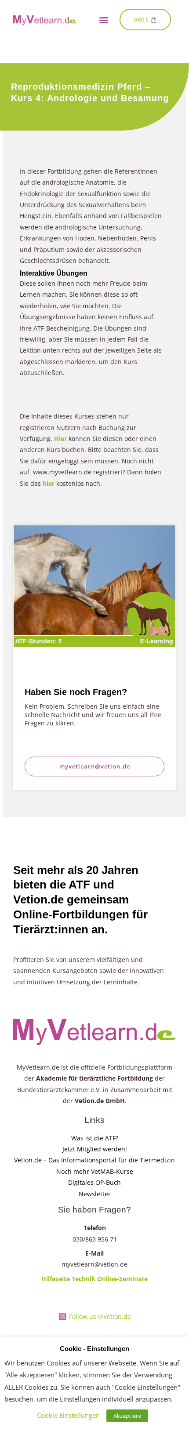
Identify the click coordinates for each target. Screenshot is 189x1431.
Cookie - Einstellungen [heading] (94, 1348)
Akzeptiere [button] (127, 1416)
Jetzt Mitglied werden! (94, 1149)
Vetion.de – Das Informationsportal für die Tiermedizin (94, 1160)
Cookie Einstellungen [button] (68, 1415)
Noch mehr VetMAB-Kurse (94, 1171)
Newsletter (95, 1194)
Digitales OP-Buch (94, 1182)
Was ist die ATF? (94, 1138)
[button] (103, 19)
